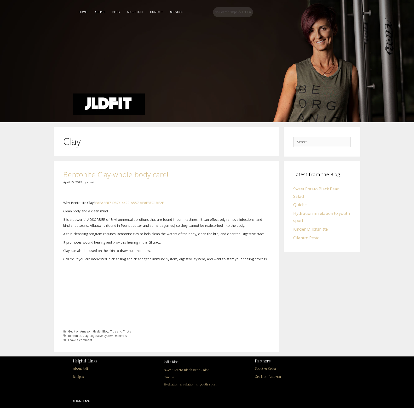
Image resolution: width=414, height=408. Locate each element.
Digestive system (102, 336)
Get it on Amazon (80, 331)
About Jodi (80, 369)
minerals (121, 336)
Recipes (78, 377)
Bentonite (74, 336)
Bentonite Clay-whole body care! (115, 174)
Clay (85, 336)
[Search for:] (323, 141)
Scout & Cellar (265, 369)
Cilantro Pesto (306, 237)
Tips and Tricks (120, 331)
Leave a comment (80, 340)
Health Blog (101, 331)
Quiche (300, 204)
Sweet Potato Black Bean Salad (186, 370)
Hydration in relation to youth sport (190, 384)
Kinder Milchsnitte (310, 229)
